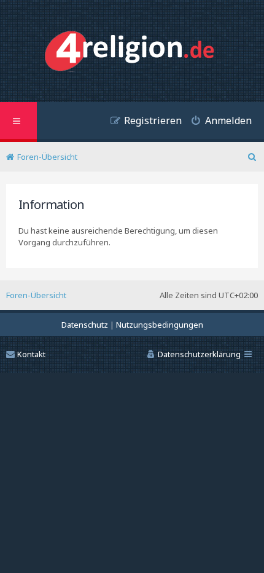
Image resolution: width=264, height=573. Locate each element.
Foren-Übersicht (36, 295)
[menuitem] (217, 122)
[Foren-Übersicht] (132, 53)
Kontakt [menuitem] (31, 354)
